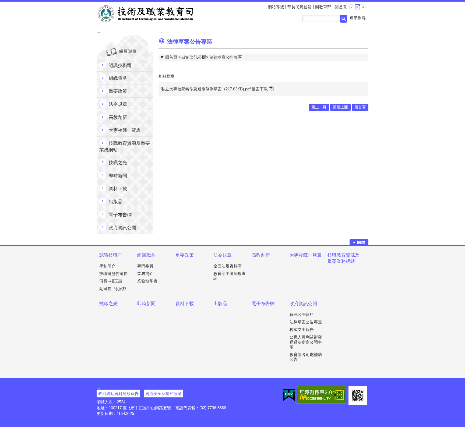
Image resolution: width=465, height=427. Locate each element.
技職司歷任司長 (113, 273)
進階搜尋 (358, 17)
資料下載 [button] (118, 188)
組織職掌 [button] (118, 78)
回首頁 (341, 7)
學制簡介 (107, 266)
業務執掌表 (147, 281)
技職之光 (108, 303)
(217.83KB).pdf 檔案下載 (246, 89)
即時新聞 (146, 303)
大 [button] (363, 7)
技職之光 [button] (118, 162)
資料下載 (184, 303)
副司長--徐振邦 (112, 288)
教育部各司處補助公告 (306, 357)
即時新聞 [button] (118, 175)
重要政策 (184, 255)
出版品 (220, 303)
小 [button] (352, 7)
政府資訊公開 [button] (122, 227)
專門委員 (145, 266)
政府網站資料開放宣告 (118, 393)
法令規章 (222, 255)
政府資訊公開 (194, 57)
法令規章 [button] (118, 104)
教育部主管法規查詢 (229, 276)
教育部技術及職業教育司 (146, 14)
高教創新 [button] (118, 117)
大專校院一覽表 (306, 255)
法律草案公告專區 (226, 57)
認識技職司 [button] (120, 65)
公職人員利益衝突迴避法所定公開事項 (306, 342)
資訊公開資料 (302, 314)
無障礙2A (321, 395)
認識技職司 (110, 255)
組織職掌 (146, 255)
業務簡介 (145, 273)
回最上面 (340, 107)
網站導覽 (275, 7)
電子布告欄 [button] (120, 214)
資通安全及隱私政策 (163, 393)
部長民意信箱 (299, 7)
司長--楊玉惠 (110, 281)
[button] (343, 19)
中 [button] (357, 6)
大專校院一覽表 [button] (125, 130)
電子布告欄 (263, 303)
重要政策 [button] (118, 91)
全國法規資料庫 (227, 266)
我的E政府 (289, 395)
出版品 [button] (115, 201)
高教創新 (261, 255)
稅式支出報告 (302, 329)
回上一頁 (318, 107)
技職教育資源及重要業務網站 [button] (124, 146)
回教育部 (323, 7)
